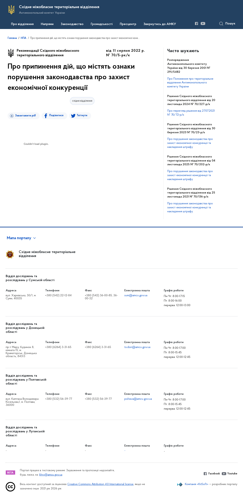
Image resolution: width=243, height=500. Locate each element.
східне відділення (82, 101)
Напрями (47, 24)
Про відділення (22, 24)
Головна (12, 38)
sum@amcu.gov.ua (135, 295)
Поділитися (56, 115)
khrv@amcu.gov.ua (50, 474)
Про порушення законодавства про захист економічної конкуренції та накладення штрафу (190, 143)
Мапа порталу (19, 238)
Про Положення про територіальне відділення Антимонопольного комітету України (190, 82)
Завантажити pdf (25, 115)
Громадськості (102, 24)
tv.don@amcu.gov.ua (137, 347)
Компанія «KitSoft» (196, 484)
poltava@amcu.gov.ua (138, 398)
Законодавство (72, 24)
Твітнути (82, 115)
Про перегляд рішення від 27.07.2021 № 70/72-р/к (191, 112)
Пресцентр (128, 24)
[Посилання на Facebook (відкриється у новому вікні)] (196, 23)
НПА (23, 38)
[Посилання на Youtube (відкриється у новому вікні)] (203, 23)
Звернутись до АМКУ (160, 24)
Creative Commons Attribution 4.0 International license (100, 484)
